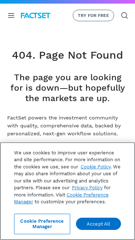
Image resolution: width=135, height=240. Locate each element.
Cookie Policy (96, 166)
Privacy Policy (87, 187)
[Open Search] (124, 15)
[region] (67, 191)
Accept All (98, 224)
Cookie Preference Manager (42, 224)
